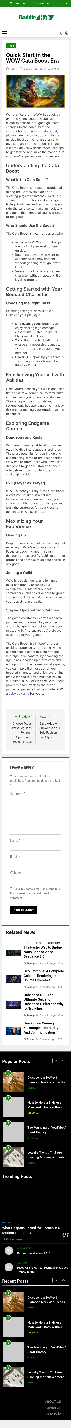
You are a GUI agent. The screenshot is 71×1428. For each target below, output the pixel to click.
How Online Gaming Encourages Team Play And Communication (41, 1027)
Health (6, 1222)
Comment (17, 793)
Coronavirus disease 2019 (34, 1253)
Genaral (32, 1113)
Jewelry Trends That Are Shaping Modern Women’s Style (46, 1132)
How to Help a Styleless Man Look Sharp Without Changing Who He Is (33, 3)
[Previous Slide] (60, 3)
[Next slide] (66, 3)
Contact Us (53, 1407)
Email (15, 856)
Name (15, 840)
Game (11, 46)
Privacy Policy (53, 1413)
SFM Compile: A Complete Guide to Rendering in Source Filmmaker (44, 975)
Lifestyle (32, 1088)
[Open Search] (60, 33)
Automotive (24, 1248)
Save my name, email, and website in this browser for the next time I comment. (35, 893)
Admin (13, 69)
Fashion (32, 1138)
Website (15, 873)
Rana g (31, 963)
